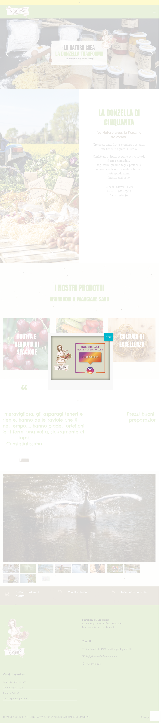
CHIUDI (108, 337)
